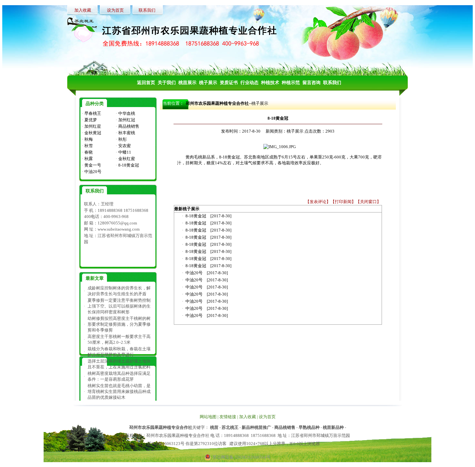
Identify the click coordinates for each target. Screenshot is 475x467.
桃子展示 (259, 103)
